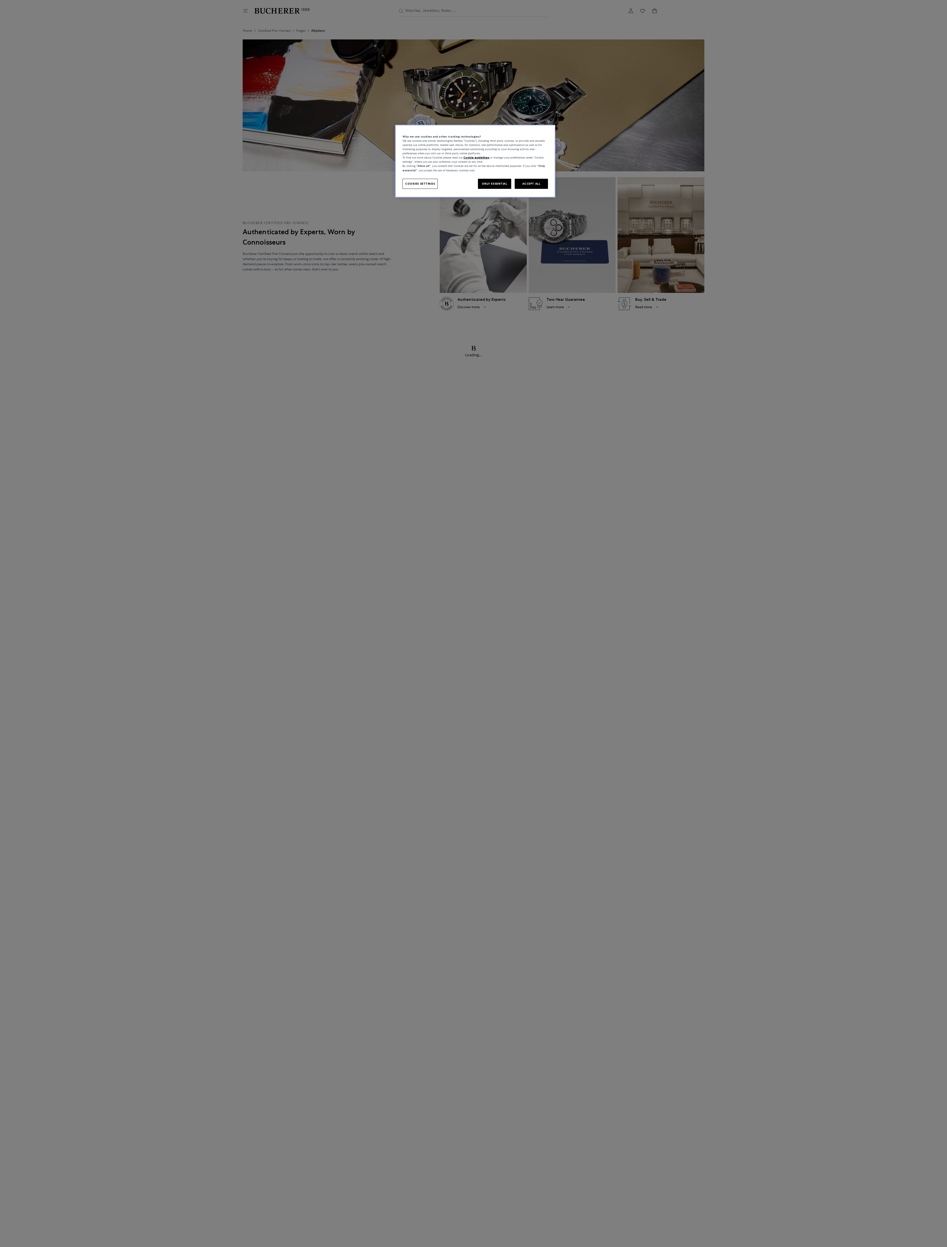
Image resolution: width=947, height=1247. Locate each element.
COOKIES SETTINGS (420, 183)
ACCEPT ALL (531, 183)
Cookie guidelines (476, 157)
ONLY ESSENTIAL (494, 183)
